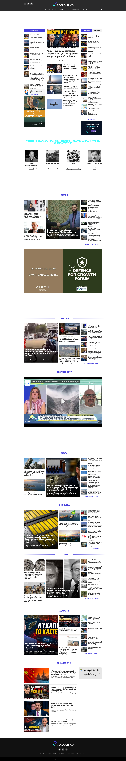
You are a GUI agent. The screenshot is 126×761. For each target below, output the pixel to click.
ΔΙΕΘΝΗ (40, 9)
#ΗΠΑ (86, 141)
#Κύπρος (94, 141)
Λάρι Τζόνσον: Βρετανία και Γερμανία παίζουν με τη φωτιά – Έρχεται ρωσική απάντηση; (73, 168)
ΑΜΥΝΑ (54, 9)
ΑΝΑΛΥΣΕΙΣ (85, 9)
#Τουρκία (67, 143)
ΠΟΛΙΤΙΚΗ (47, 9)
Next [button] (42, 124)
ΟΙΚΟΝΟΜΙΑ (61, 9)
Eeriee (72, 759)
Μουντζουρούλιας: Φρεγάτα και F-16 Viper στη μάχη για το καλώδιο (31, 168)
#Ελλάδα (42, 141)
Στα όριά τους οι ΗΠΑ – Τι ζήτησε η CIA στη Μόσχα (52, 167)
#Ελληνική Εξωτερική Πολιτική (65, 141)
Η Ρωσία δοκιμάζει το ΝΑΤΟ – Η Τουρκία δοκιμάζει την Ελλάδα (94, 168)
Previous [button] (39, 124)
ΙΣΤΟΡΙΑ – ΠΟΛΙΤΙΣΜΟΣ (73, 9)
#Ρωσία (57, 143)
